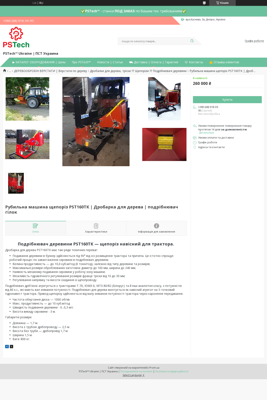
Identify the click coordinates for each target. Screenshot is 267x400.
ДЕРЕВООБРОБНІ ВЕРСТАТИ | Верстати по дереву (50, 71)
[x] (11, 347)
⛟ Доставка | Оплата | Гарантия (153, 62)
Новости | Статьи (110, 62)
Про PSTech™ (81, 62)
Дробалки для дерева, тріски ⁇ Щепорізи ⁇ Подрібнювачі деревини (138, 71)
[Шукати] (192, 41)
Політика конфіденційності (171, 371)
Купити (227, 100)
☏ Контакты (193, 62)
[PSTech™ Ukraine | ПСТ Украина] (16, 37)
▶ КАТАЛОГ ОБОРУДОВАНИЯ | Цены (39, 62)
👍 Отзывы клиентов (224, 62)
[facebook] (7, 347)
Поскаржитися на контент (136, 371)
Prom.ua (154, 367)
